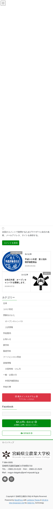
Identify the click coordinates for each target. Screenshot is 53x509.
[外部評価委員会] (12, 261)
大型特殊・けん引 (13, 369)
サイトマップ (8, 442)
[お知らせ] (41, 281)
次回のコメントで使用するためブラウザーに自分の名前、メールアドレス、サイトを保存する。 (26, 233)
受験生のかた (9, 315)
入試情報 (9, 327)
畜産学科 (7, 351)
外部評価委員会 (12, 381)
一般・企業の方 (10, 375)
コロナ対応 (8, 309)
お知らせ (7, 339)
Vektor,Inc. (31, 503)
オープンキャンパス (14, 321)
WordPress (18, 500)
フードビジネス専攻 (12, 357)
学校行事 (7, 387)
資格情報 (7, 363)
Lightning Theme (33, 500)
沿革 (5, 303)
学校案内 (7, 333)
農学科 (6, 345)
